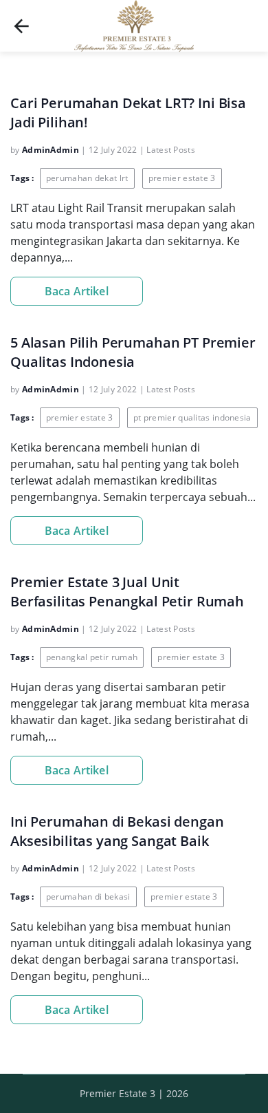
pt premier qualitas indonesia (192, 417)
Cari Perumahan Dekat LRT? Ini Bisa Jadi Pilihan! (128, 112)
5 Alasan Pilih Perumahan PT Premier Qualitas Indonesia (133, 352)
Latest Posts (170, 150)
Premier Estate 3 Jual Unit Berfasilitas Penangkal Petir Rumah (127, 592)
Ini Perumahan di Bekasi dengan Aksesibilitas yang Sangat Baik (117, 831)
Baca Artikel (77, 291)
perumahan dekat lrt (87, 178)
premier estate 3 (182, 178)
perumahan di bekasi (88, 896)
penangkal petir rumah (91, 657)
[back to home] (21, 26)
